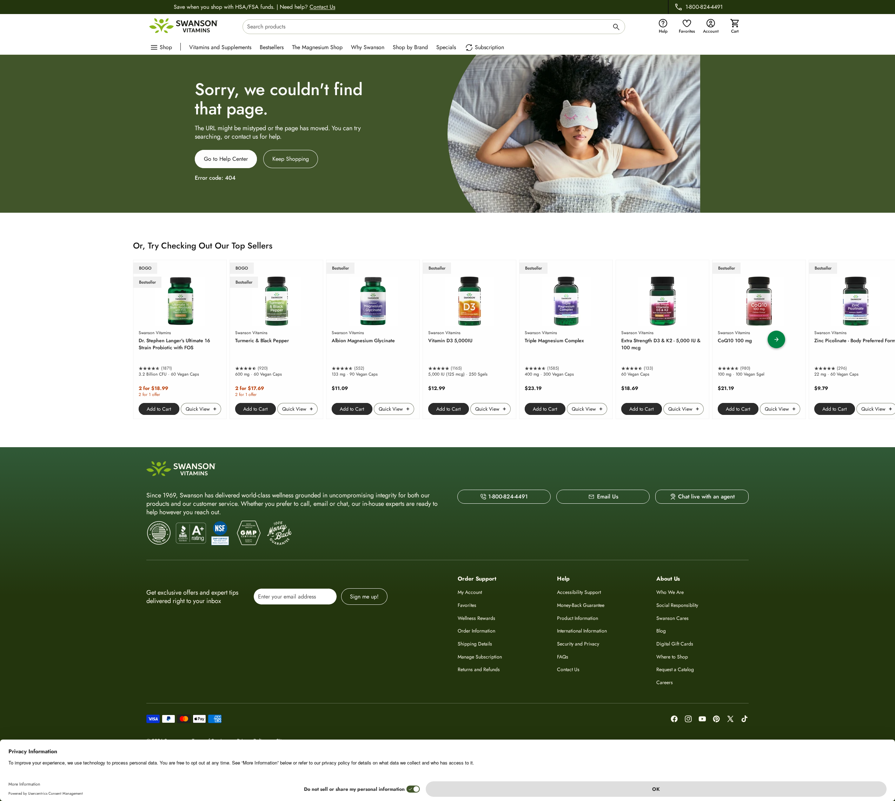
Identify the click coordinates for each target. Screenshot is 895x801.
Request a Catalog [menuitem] (675, 669)
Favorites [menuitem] (467, 605)
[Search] (616, 28)
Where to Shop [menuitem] (672, 656)
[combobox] (434, 27)
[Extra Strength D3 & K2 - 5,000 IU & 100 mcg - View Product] (662, 339)
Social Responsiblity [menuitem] (677, 605)
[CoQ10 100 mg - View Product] (759, 339)
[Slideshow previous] (118, 339)
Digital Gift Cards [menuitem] (674, 643)
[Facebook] (674, 719)
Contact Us (322, 7)
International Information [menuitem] (582, 630)
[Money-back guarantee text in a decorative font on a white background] (279, 533)
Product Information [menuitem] (577, 618)
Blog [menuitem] (661, 630)
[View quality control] (220, 533)
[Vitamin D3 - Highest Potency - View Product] (469, 339)
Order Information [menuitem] (476, 630)
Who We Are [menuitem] (670, 592)
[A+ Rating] (191, 533)
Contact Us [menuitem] (568, 669)
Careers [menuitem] (664, 682)
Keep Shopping (290, 159)
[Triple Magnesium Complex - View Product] (566, 339)
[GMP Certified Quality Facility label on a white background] (248, 533)
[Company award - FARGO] (159, 533)
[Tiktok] (744, 719)
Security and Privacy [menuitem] (578, 643)
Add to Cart (159, 408)
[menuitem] (222, 46)
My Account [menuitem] (470, 592)
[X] (730, 719)
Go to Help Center (226, 159)
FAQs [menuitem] (562, 656)
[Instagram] (688, 719)
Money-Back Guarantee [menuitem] (580, 605)
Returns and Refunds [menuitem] (479, 669)
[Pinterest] (716, 719)
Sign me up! (364, 597)
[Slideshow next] (776, 339)
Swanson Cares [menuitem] (672, 618)
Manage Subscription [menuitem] (480, 656)
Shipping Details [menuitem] (475, 643)
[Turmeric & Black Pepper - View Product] (276, 339)
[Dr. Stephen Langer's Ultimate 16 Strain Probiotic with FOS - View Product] (180, 339)
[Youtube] (702, 719)
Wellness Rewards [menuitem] (476, 618)
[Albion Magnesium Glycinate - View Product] (373, 339)
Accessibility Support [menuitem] (579, 592)
